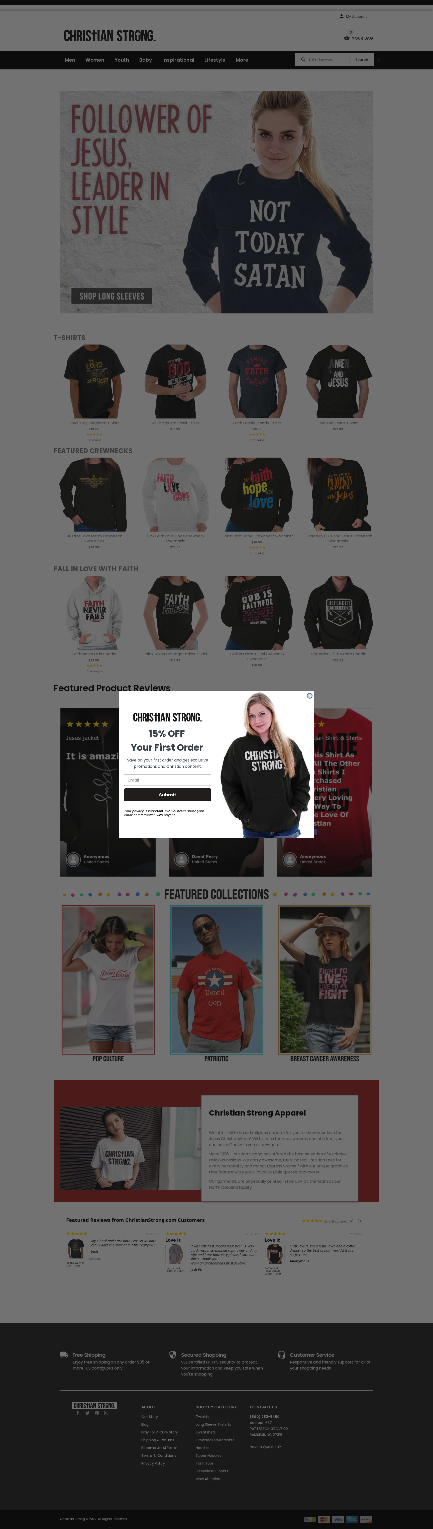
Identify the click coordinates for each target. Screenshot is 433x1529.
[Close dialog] (309, 695)
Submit (167, 795)
